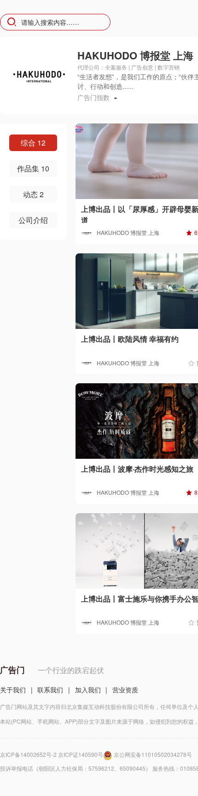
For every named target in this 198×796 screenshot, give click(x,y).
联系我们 (50, 689)
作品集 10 (33, 168)
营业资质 (125, 689)
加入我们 (88, 689)
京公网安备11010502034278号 (153, 754)
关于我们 (13, 689)
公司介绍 (33, 220)
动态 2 (33, 194)
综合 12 (33, 142)
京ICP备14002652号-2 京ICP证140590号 (51, 754)
